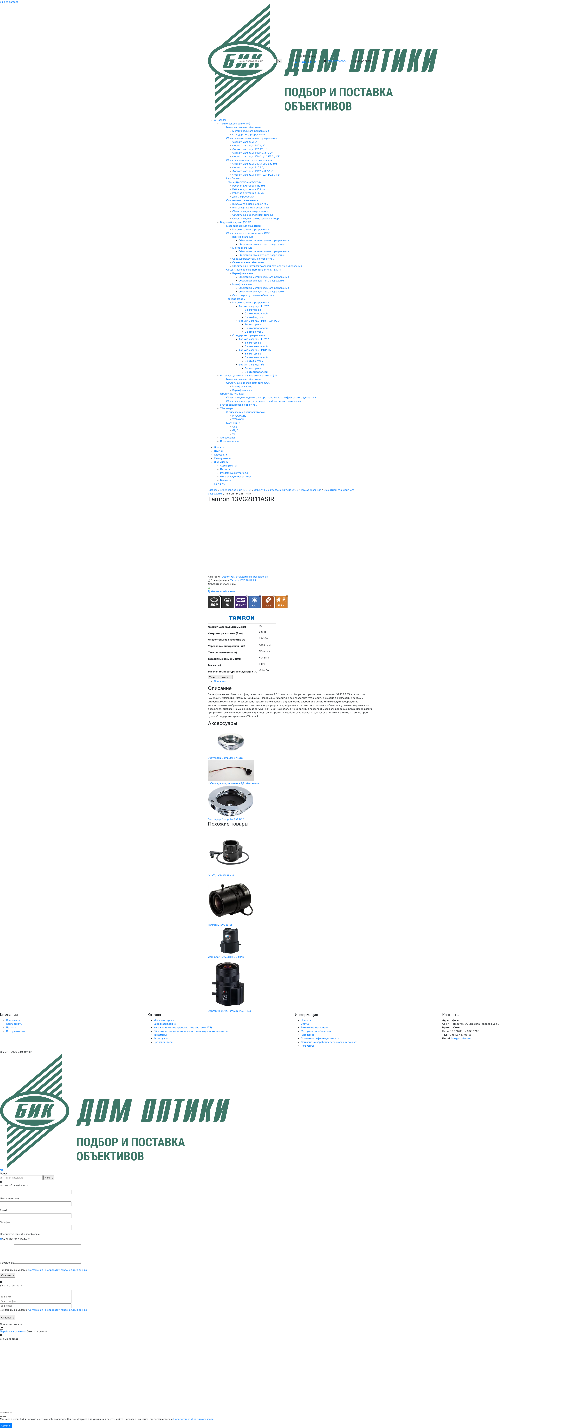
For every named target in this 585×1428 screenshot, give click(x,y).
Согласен (6, 1425)
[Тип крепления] (241, 601)
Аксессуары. (161, 1038)
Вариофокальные (310, 489)
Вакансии (226, 480)
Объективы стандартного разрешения (245, 576)
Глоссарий (220, 454)
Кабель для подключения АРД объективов (233, 783)
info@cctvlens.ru (336, 60)
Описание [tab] (220, 681)
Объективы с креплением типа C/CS (276, 489)
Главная (213, 489)
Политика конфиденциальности (320, 1038)
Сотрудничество (16, 1031)
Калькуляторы (222, 458)
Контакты (219, 483)
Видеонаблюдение (165, 1023)
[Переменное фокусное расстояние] (268, 601)
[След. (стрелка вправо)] (4, 1416)
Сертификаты (228, 465)
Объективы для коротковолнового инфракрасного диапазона (191, 1031)
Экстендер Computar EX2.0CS (226, 819)
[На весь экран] (4, 1412)
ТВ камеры (160, 1034)
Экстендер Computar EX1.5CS (225, 757)
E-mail (3, 1210)
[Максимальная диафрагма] (281, 601)
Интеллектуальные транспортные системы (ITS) (183, 1027)
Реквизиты (307, 1045)
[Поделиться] (7, 1412)
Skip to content (9, 1)
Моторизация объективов (236, 476)
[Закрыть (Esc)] (11, 1412)
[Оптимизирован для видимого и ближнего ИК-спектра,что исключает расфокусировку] (227, 601)
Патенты (225, 469)
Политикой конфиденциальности (193, 1419)
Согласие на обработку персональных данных (329, 1042)
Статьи (218, 450)
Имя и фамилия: (9, 1198)
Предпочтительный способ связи (20, 1234)
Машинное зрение (164, 1020)
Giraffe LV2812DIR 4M (221, 875)
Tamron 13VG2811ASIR (243, 580)
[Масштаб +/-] (1, 1412)
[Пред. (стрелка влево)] (1, 1416)
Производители (163, 1042)
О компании (221, 461)
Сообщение (7, 1262)
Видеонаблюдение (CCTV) (236, 489)
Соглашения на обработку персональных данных (57, 1269)
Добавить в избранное (221, 591)
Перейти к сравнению (13, 1331)
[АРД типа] (254, 601)
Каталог (221, 119)
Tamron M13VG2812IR (220, 924)
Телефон (5, 1222)
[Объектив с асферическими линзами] (214, 601)
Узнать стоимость (220, 677)
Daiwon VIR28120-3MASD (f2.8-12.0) (229, 1010)
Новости (219, 447)
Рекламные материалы (234, 472)
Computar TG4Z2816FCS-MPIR (226, 956)
